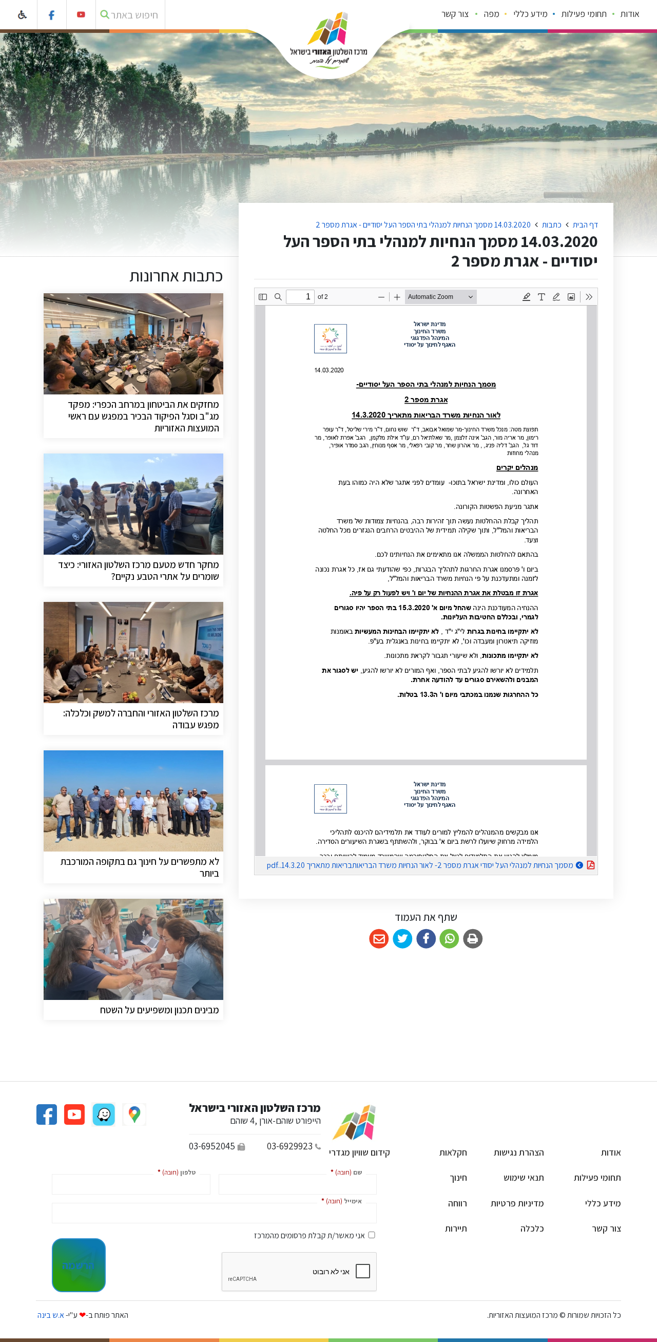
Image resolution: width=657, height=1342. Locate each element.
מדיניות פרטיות (517, 1203)
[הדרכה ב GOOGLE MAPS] (133, 1113)
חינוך (458, 1177)
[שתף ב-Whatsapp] (449, 939)
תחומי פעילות (584, 14)
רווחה (457, 1203)
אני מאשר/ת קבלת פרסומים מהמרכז (309, 1235)
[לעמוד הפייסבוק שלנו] (52, 14)
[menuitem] (630, 15)
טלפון (174, 1172)
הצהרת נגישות (519, 1152)
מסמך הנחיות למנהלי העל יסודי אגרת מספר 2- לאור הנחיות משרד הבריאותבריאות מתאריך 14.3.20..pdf (414, 864)
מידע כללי (530, 14)
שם (344, 1172)
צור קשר (455, 14)
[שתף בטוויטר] (403, 939)
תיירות (456, 1228)
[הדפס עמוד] (473, 939)
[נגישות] (22, 14)
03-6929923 (290, 1145)
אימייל (339, 1200)
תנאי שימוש (524, 1177)
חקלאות (453, 1152)
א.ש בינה (50, 1315)
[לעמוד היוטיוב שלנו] (81, 14)
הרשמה (78, 1265)
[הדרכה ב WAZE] (102, 1113)
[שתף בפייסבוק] (426, 939)
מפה (491, 14)
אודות (630, 14)
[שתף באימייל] (379, 939)
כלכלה (532, 1228)
